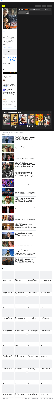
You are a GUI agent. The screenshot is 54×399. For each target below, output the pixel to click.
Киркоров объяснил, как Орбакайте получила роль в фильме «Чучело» (25, 251)
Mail (1, 398)
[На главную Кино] (3, 1)
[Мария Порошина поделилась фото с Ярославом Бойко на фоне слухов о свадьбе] (8, 290)
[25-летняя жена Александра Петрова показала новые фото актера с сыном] (33, 353)
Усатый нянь (37, 125)
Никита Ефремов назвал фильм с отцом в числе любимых (24, 234)
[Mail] (1, 1)
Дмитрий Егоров (10, 60)
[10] (15, 52)
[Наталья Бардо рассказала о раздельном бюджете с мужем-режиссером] (46, 378)
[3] (6, 52)
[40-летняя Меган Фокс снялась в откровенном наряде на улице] (8, 340)
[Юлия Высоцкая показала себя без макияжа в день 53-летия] (8, 378)
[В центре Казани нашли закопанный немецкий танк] (46, 391)
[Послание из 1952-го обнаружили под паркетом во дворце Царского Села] (33, 277)
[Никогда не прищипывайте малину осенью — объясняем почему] (8, 391)
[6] (10, 52)
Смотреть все (14, 76)
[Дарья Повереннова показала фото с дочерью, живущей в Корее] (21, 391)
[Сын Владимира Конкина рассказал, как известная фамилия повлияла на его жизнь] (33, 315)
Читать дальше (5, 86)
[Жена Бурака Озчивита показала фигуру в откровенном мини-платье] (21, 353)
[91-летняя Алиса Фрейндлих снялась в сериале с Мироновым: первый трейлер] (21, 302)
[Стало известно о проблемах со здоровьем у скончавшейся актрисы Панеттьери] (8, 277)
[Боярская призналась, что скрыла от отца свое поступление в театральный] (46, 353)
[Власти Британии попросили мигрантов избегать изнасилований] (46, 290)
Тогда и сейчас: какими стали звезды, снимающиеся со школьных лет (25, 216)
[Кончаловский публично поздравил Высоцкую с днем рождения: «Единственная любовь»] (33, 391)
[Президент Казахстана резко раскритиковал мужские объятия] (33, 290)
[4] (7, 52)
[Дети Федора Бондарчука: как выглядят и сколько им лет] (21, 328)
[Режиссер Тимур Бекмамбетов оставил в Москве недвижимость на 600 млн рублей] (8, 315)
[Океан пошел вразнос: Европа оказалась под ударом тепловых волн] (46, 277)
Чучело (4, 125)
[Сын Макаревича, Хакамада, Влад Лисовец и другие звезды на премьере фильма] (33, 378)
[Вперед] (50, 112)
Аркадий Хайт (10, 57)
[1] (3, 52)
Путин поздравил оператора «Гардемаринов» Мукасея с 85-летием (24, 225)
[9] (14, 52)
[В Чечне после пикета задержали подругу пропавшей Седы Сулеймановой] (21, 340)
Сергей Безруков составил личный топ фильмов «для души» (25, 208)
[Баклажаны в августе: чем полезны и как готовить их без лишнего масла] (21, 366)
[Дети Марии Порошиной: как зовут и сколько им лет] (21, 290)
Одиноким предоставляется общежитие (30, 126)
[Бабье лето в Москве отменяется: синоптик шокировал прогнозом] (21, 277)
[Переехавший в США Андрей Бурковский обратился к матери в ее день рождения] (8, 328)
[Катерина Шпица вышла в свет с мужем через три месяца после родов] (33, 328)
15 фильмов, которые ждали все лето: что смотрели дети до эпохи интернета (25, 147)
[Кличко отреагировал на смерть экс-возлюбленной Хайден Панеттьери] (46, 366)
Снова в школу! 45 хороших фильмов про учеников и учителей (25, 182)
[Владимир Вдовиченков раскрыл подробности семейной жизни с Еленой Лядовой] (21, 315)
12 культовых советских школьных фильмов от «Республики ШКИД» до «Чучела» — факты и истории (24, 173)
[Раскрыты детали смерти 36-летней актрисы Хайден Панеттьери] (46, 340)
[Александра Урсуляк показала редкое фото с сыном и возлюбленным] (21, 378)
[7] (11, 52)
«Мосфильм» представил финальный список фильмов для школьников (23, 190)
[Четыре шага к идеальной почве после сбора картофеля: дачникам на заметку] (46, 302)
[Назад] (48, 112)
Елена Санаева (12, 59)
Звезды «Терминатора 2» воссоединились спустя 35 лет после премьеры (25, 260)
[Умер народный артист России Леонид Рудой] (33, 302)
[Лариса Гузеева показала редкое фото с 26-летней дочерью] (46, 315)
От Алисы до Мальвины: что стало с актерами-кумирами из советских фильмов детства (24, 242)
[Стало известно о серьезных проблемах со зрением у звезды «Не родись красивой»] (33, 340)
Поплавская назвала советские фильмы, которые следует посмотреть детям (24, 199)
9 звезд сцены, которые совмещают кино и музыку (25, 137)
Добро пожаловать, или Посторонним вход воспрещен (14, 126)
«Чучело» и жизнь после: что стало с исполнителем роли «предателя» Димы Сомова (25, 155)
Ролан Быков (14, 57)
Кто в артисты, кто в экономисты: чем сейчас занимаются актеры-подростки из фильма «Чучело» (25, 164)
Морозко (20, 125)
